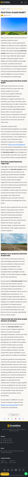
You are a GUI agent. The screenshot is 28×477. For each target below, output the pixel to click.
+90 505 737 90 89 (7, 439)
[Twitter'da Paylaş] (8, 419)
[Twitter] (23, 470)
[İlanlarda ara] (22, 2)
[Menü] (25, 2)
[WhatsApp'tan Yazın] (26, 473)
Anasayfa (3, 9)
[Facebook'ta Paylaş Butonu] (5, 419)
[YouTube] (16, 470)
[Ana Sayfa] (5, 2)
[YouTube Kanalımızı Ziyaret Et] (15, 419)
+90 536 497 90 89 (7, 441)
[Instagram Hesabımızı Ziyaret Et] (23, 419)
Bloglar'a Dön (14, 415)
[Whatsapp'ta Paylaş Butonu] (12, 419)
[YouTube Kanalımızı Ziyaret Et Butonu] (15, 419)
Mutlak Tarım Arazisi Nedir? (9, 405)
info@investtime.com (7, 442)
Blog (8, 9)
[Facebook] (20, 470)
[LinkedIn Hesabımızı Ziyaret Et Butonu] (19, 419)
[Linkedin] (8, 470)
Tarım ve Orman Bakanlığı (16, 144)
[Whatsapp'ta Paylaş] (12, 419)
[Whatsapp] (12, 470)
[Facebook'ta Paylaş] (5, 419)
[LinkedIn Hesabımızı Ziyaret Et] (19, 419)
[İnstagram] (4, 470)
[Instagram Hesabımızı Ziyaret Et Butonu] (23, 419)
